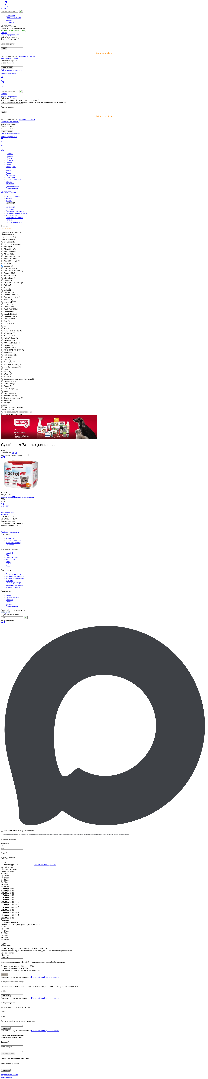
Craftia (8, 280)
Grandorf (8, 312)
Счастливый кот (12, 393)
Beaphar (8, 266)
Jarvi (7, 321)
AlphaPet (9, 254)
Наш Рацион (10, 381)
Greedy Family (11, 319)
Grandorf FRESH (12, 314)
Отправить (6, 996)
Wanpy (8, 374)
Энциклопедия (12, 188)
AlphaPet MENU (12, 256)
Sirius (7, 372)
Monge (8, 328)
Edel (7, 287)
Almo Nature (10, 251)
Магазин (9, 581)
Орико (8, 386)
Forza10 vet (10, 307)
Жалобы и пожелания (15, 578)
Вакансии (10, 545)
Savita (8, 369)
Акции (8, 173)
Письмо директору (13, 583)
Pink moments (10, 355)
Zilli (7, 376)
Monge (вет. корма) (13, 331)
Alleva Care (10, 249)
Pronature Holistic (12, 364)
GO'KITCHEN (11, 309)
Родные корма (11, 388)
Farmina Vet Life (12, 297)
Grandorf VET (11, 316)
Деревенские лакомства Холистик (19, 379)
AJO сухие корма (12, 244)
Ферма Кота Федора (13, 398)
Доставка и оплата (13, 18)
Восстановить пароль (10, 58)
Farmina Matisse (11, 295)
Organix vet (10, 348)
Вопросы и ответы (13, 574)
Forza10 (8, 304)
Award (8, 263)
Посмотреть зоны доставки (45, 865)
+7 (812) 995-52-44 (8, 26)
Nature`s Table (11, 338)
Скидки (9, 604)
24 (13, 453)
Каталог (9, 171)
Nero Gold (9, 340)
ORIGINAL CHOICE (14, 350)
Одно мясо (9, 384)
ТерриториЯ (10, 396)
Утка (7, 403)
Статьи (9, 602)
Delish (7, 285)
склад (7, 391)
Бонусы (9, 20)
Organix (8, 345)
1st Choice (9, 242)
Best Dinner (10, 268)
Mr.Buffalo (9, 333)
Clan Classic (10, 278)
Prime (7, 360)
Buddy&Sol (10, 275)
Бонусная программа (14, 585)
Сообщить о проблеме (10, 532)
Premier (8, 357)
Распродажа (11, 175)
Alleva (8, 247)
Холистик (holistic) (13, 414)
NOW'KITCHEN (12, 343)
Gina (8, 555)
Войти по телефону (104, 53)
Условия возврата (13, 587)
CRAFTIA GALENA (13, 283)
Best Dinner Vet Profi (13, 271)
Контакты (10, 22)
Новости (9, 600)
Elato (7, 290)
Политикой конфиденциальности (45, 977)
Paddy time (9, 352)
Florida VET (10, 302)
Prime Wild (9, 362)
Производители (12, 186)
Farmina (9, 292)
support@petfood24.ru (9, 525)
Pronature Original (12, 367)
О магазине (10, 16)
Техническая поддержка (16, 576)
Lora (7, 326)
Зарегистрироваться (27, 56)
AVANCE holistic (12, 261)
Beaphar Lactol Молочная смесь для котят (18, 497)
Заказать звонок (8, 1054)
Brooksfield (9, 273)
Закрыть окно (6, 1077)
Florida (8, 300)
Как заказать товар (13, 543)
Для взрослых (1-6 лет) (14, 407)
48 (16, 453)
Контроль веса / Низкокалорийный (19, 412)
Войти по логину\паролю (11, 70)
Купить (4, 975)
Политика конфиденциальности (14, 527)
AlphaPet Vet (10, 259)
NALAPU (9, 336)
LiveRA (9, 324)
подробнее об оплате (9, 1075)
